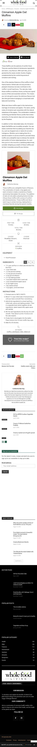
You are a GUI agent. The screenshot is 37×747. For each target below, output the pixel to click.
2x (29, 262)
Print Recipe (26, 57)
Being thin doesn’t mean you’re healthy (24, 616)
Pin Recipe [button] (19, 213)
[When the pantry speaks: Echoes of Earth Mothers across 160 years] (7, 525)
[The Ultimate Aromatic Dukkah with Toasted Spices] (7, 554)
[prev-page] (3, 442)
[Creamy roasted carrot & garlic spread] (7, 435)
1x (25, 262)
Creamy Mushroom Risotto (21, 542)
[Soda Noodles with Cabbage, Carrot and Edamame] (7, 594)
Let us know (17, 341)
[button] (18, 744)
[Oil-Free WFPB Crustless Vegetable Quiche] (7, 416)
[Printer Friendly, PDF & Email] (7, 62)
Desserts (16, 9)
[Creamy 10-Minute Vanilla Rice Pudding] (7, 426)
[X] (13, 24)
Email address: (6, 463)
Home (3, 9)
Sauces (4, 438)
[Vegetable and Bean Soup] (7, 628)
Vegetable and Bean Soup (20, 625)
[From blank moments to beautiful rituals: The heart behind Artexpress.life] (7, 535)
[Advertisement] (18, 498)
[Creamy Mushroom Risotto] (7, 544)
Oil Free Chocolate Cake (20, 573)
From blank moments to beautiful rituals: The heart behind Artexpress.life (22, 534)
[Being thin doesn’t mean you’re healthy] (7, 618)
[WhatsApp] (22, 24)
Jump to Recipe (13, 57)
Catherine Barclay (14, 20)
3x (32, 262)
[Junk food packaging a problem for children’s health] (7, 585)
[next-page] (6, 442)
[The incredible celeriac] (7, 609)
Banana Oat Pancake (8, 366)
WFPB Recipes (9, 9)
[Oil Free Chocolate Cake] (7, 576)
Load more (18, 561)
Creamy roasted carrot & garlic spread (24, 432)
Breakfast (4, 419)
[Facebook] (9, 24)
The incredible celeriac (19, 607)
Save (18, 25)
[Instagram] (21, 718)
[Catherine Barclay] (3, 20)
